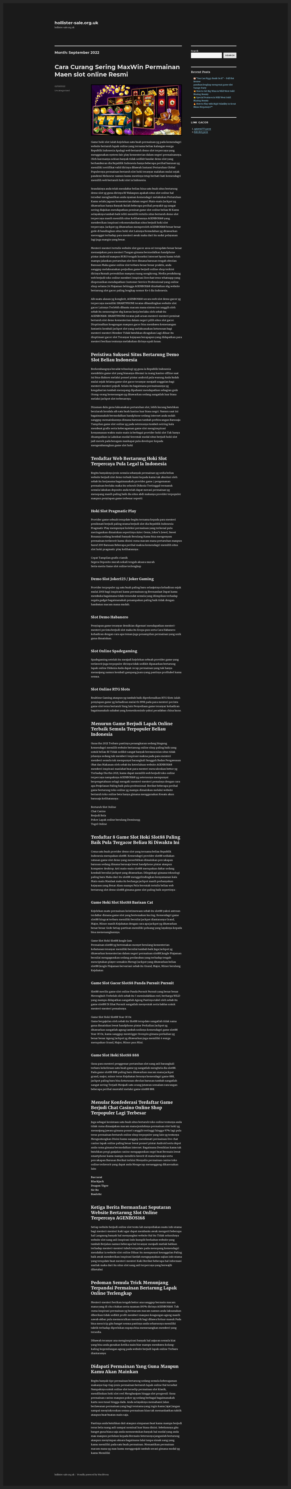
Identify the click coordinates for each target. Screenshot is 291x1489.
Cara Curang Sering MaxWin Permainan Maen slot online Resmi (117, 70)
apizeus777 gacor (202, 129)
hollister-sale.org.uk (76, 22)
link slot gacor (201, 132)
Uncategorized (62, 90)
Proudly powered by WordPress (93, 1474)
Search (194, 51)
